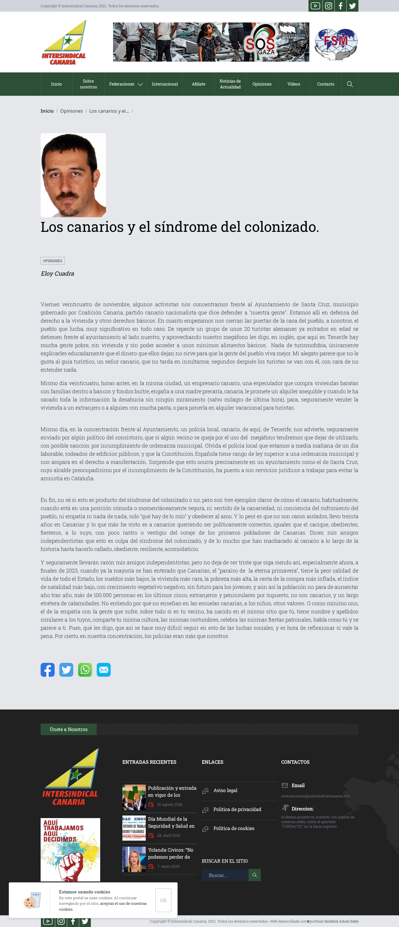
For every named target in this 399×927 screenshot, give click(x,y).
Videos (293, 84)
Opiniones (262, 84)
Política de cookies (234, 828)
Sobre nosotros (88, 84)
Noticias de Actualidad (230, 84)
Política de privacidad (237, 809)
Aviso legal (225, 790)
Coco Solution (327, 921)
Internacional (165, 84)
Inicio (56, 84)
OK (163, 900)
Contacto (325, 84)
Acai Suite (350, 921)
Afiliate (198, 84)
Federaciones (121, 84)
